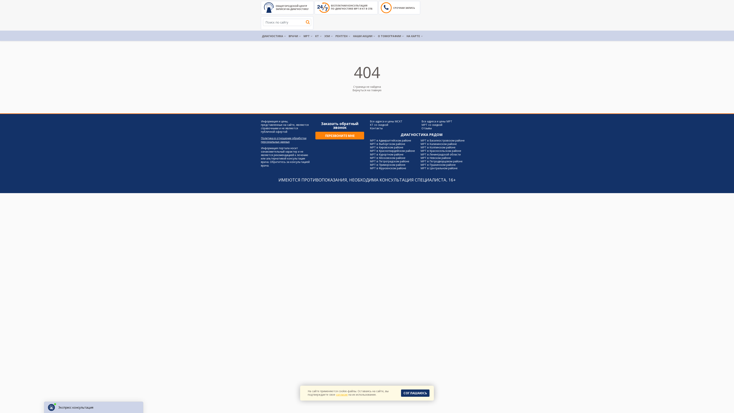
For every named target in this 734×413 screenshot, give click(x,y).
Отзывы (426, 128)
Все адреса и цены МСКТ (386, 121)
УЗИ (327, 36)
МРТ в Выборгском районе (387, 144)
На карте (413, 36)
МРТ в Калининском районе (439, 144)
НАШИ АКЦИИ (362, 36)
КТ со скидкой (379, 125)
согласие (342, 394)
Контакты (376, 128)
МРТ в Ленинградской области (441, 154)
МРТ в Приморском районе (387, 165)
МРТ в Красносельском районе (441, 151)
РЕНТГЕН (341, 36)
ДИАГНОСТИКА (272, 36)
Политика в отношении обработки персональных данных (283, 140)
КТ (317, 36)
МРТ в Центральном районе (439, 168)
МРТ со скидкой (431, 125)
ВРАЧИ (293, 36)
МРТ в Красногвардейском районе (392, 151)
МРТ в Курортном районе (387, 154)
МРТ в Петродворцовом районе (442, 161)
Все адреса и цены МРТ (436, 121)
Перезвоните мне (340, 136)
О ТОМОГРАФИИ (389, 36)
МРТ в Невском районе (436, 158)
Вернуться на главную (367, 90)
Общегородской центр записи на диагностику (292, 7)
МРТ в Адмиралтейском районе (390, 140)
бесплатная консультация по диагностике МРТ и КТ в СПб (352, 7)
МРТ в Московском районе (387, 158)
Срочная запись (404, 8)
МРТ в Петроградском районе (389, 161)
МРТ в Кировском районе (386, 147)
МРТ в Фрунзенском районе (388, 168)
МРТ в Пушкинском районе (438, 165)
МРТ (307, 36)
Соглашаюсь (415, 393)
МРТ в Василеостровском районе (443, 140)
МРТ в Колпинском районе (438, 147)
